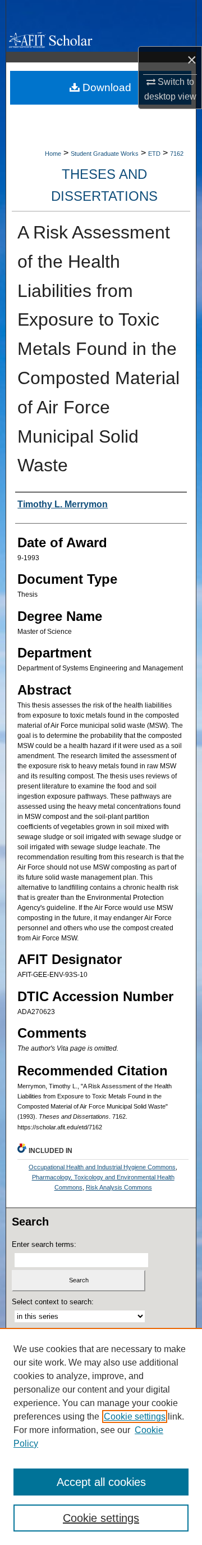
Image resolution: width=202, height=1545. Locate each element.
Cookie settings (135, 1416)
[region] (101, 1436)
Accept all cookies (101, 1482)
